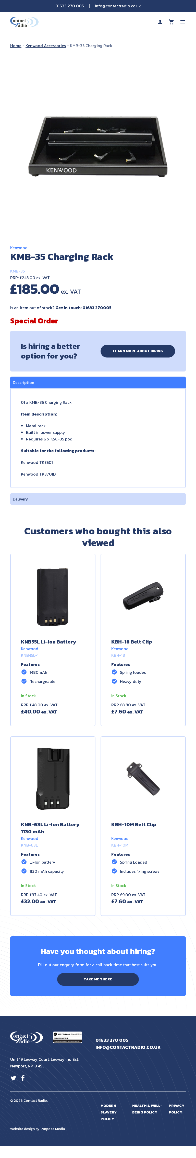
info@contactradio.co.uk (118, 6)
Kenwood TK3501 (37, 462)
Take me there (98, 979)
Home (15, 45)
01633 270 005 (69, 6)
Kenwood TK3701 (37, 474)
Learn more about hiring (138, 351)
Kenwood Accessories (46, 45)
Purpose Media (53, 1129)
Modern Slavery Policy (109, 1112)
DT (55, 474)
